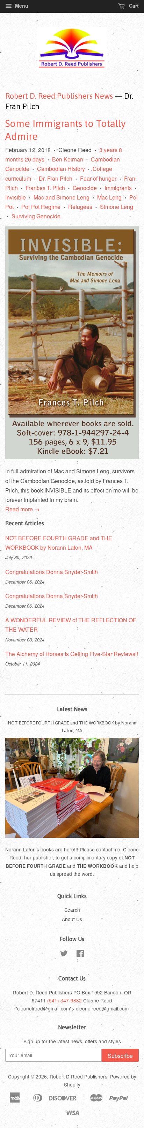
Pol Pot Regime (40, 207)
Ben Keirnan (67, 159)
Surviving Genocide (36, 216)
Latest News (72, 709)
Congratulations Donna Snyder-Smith (51, 572)
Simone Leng (116, 207)
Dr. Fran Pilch (55, 178)
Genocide (85, 188)
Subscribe (120, 1056)
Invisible (15, 197)
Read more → (22, 509)
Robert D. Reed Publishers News (59, 95)
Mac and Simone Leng (61, 197)
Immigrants (118, 188)
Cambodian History (61, 169)
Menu (21, 5)
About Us (72, 919)
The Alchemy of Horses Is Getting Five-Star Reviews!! (71, 654)
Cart (133, 5)
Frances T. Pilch (45, 188)
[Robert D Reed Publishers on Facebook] (80, 954)
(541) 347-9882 (64, 1000)
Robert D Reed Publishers (78, 1076)
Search (72, 909)
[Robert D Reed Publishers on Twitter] (64, 954)
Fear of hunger (98, 178)
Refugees (80, 207)
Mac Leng (109, 197)
